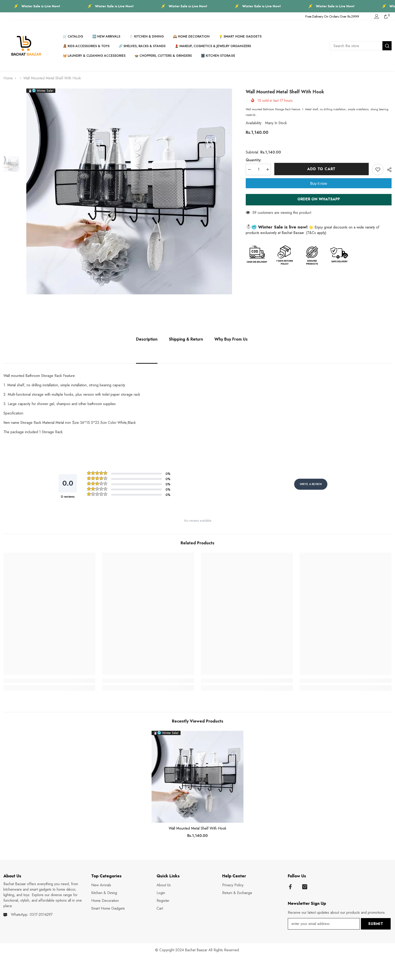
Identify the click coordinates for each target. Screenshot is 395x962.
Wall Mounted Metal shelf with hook (197, 828)
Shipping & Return (186, 339)
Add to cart (321, 169)
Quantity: (254, 160)
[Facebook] (290, 886)
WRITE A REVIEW (311, 484)
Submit (375, 923)
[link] (49, 680)
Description (146, 339)
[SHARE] (388, 169)
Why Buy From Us (231, 339)
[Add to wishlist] (378, 169)
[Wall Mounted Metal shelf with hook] (197, 777)
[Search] (361, 45)
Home (8, 78)
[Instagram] (304, 886)
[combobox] (356, 45)
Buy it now (318, 183)
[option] (129, 191)
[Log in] (376, 16)
